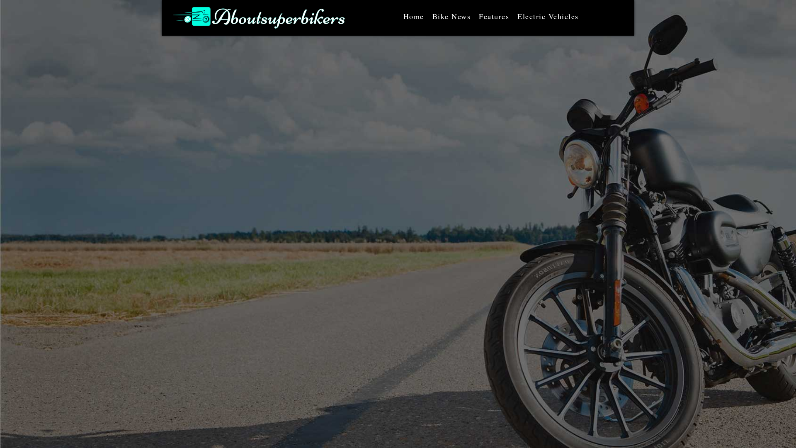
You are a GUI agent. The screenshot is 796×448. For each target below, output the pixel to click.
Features (494, 16)
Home (413, 16)
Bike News (451, 16)
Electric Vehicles (548, 16)
